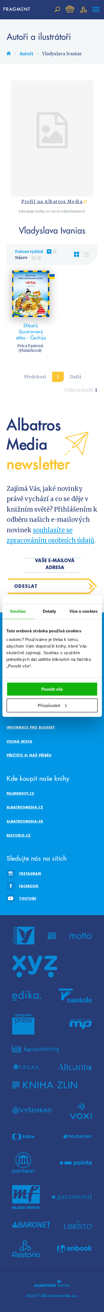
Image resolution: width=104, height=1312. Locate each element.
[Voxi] (80, 1110)
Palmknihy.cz (20, 793)
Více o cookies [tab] (83, 611)
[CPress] (26, 1067)
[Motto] (80, 935)
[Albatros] (23, 935)
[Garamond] (72, 1197)
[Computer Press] (23, 1024)
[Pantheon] (23, 1163)
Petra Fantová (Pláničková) (30, 348)
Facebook (29, 886)
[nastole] (75, 995)
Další (75, 376)
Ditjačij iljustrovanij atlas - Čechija (31, 332)
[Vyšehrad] (32, 1110)
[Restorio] (26, 1249)
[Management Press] (80, 1024)
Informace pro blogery (31, 727)
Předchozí (35, 376)
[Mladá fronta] (26, 1197)
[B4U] (36, 1049)
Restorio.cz (19, 835)
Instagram (30, 873)
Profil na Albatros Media (52, 201)
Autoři (26, 53)
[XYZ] (35, 966)
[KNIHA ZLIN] (45, 1085)
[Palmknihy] (78, 1136)
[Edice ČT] (23, 1136)
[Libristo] (78, 1224)
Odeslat (26, 586)
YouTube (27, 898)
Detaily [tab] (49, 611)
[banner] (17, 9)
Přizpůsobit (49, 705)
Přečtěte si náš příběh (29, 755)
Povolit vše (52, 689)
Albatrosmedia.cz (25, 807)
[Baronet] (31, 1224)
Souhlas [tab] (18, 611)
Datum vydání (29, 251)
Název (21, 257)
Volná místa (19, 741)
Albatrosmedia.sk (25, 821)
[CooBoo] (52, 935)
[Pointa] (76, 1163)
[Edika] (27, 995)
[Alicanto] (75, 1067)
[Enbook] (74, 1249)
